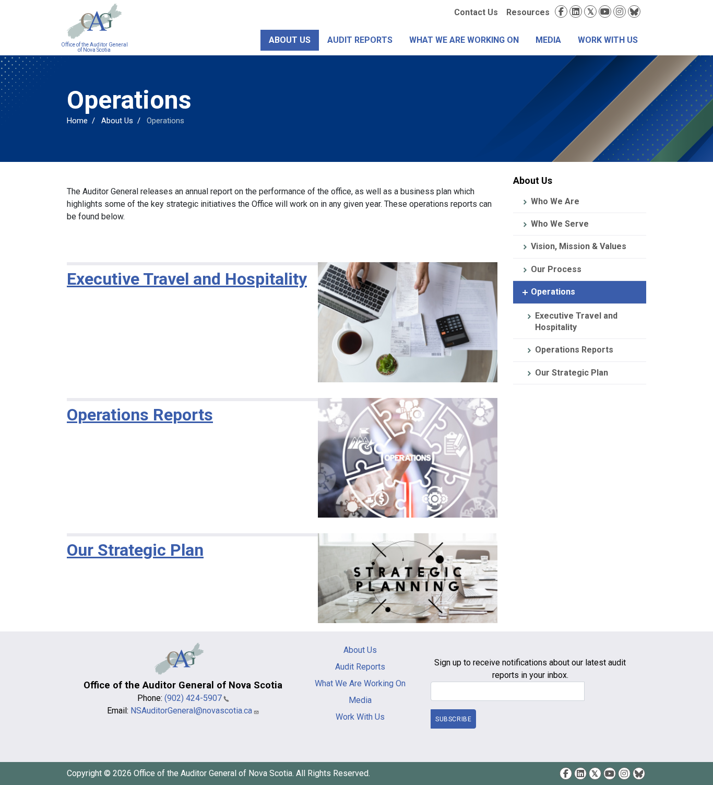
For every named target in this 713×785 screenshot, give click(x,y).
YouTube (605, 11)
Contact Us (476, 12)
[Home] (94, 21)
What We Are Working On (464, 40)
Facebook (561, 11)
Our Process (556, 269)
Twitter (590, 11)
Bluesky (634, 11)
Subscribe (453, 719)
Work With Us (608, 40)
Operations (553, 292)
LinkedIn (575, 11)
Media (548, 40)
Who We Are (555, 201)
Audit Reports (360, 40)
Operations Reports (574, 350)
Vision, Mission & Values (578, 246)
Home (77, 120)
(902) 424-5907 (193, 698)
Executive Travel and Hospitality (576, 321)
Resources (528, 12)
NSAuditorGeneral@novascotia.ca (191, 711)
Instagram (619, 11)
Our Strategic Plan (571, 373)
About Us (290, 40)
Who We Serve (560, 224)
